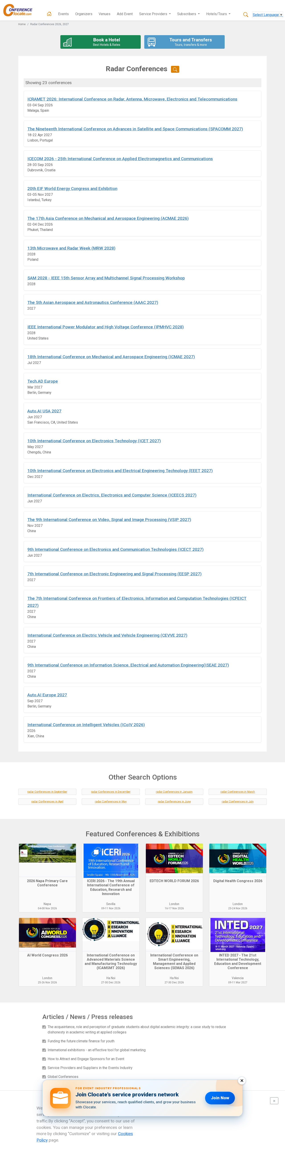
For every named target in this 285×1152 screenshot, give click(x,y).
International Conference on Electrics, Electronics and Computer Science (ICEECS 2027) (111, 495)
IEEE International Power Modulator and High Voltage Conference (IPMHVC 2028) (105, 326)
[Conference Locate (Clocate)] (20, 10)
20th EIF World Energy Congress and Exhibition (72, 188)
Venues (104, 14)
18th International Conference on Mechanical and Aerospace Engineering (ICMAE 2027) (111, 356)
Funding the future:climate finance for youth (81, 1041)
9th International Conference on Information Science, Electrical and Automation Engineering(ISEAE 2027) (128, 665)
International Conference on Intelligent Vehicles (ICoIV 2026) (86, 724)
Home (22, 24)
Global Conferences (63, 1077)
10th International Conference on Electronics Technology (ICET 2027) (94, 440)
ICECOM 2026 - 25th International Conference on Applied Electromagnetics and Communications (120, 158)
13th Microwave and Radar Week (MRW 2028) (71, 248)
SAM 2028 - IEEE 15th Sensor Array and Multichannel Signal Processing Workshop (106, 278)
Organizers (83, 14)
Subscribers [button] (187, 14)
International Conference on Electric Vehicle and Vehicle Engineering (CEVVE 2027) (107, 635)
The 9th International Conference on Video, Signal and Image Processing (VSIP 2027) (109, 519)
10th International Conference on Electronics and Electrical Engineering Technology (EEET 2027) (120, 470)
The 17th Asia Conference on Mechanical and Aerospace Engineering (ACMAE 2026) (108, 218)
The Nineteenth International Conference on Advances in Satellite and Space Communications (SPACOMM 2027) (135, 128)
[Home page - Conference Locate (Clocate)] (49, 14)
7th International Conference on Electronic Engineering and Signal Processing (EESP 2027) (114, 573)
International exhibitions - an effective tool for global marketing (97, 1050)
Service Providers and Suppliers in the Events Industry (90, 1068)
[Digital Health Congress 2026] (237, 860)
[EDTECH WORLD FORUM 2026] (174, 860)
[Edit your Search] (175, 69)
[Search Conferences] (245, 15)
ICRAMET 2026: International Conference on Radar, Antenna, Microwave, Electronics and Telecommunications (132, 99)
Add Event (125, 14)
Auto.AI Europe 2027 (47, 694)
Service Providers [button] (153, 14)
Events (63, 14)
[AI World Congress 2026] (47, 934)
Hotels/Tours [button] (217, 14)
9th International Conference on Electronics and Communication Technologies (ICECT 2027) (115, 549)
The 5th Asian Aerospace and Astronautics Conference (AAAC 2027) (92, 302)
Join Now (220, 1097)
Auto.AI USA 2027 (44, 411)
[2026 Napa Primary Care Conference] (47, 860)
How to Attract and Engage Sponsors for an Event (86, 1059)
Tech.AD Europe (42, 381)
